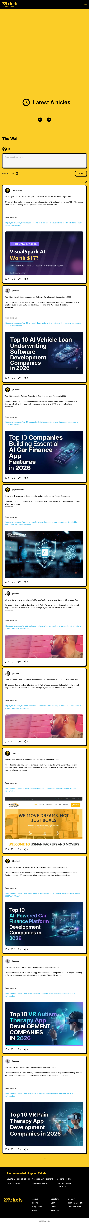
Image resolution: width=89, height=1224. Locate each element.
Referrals (55, 1210)
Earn (53, 1203)
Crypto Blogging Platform (18, 1179)
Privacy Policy (74, 1206)
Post (81, 173)
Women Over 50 (39, 1184)
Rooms (35, 1210)
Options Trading (64, 1179)
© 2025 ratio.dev (45, 1221)
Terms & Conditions (77, 1203)
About (35, 1199)
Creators (55, 1199)
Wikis (53, 1206)
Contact (71, 1199)
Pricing (35, 1203)
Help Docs (37, 1206)
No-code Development (42, 1179)
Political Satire (13, 1184)
